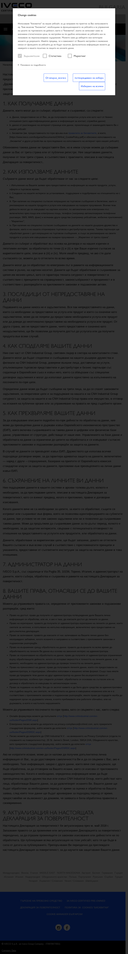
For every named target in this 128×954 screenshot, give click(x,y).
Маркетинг (80, 56)
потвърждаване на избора (89, 77)
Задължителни (32, 56)
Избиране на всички (92, 86)
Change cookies (27, 15)
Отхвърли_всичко (56, 77)
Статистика (55, 56)
